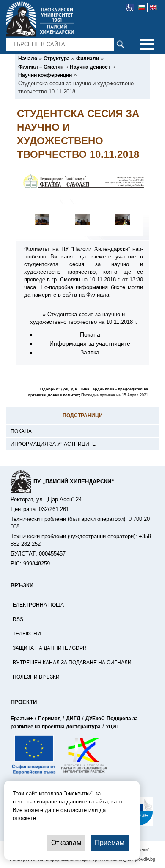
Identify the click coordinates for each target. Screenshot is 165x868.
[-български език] (142, 7)
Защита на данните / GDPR (50, 648)
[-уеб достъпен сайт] (130, 7)
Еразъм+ (22, 719)
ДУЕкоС (95, 719)
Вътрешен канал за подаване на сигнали (72, 663)
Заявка (89, 352)
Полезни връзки (36, 677)
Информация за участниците (53, 444)
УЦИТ (112, 727)
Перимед (49, 719)
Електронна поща (38, 605)
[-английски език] (153, 7)
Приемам (109, 842)
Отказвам (66, 842)
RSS (18, 619)
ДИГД (73, 719)
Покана (21, 431)
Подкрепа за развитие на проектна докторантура (74, 723)
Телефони (27, 634)
